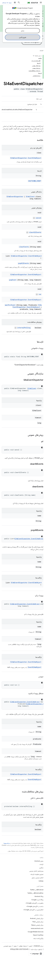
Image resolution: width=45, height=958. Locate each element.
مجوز (15, 946)
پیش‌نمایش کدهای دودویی (36, 871)
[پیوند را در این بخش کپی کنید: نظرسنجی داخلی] (28, 798)
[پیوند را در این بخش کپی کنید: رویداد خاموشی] (28, 348)
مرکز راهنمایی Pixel (38, 922)
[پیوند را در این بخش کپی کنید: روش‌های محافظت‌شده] (19, 792)
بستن (22, 31)
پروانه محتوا (7, 843)
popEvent (12, 280)
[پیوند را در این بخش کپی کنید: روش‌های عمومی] (25, 435)
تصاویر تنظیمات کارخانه (36, 874)
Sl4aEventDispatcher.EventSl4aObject (25, 158)
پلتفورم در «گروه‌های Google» (34, 903)
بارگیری (41, 868)
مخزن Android (38, 861)
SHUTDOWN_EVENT (34, 181)
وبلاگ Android (39, 896)
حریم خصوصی (7, 946)
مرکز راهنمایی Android (36, 918)
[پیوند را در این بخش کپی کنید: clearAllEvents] (27, 464)
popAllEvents (23, 263)
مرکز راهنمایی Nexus (37, 925)
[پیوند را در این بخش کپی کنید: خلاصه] (34, 140)
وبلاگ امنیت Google (37, 900)
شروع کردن (22, 37)
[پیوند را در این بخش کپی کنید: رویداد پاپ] (32, 595)
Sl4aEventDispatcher (15, 197)
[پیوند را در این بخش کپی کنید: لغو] (38, 441)
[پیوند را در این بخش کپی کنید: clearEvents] (30, 487)
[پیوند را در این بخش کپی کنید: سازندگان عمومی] (24, 374)
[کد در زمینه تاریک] (42, 354)
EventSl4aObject (34, 667)
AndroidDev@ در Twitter (35, 893)
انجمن (30, 946)
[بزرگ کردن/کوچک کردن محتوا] (33, 55)
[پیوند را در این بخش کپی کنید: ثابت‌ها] (35, 342)
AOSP (41, 51)
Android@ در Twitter (36, 890)
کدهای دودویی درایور (37, 878)
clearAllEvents (35, 232)
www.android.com (37, 928)
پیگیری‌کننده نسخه (38, 938)
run (40, 294)
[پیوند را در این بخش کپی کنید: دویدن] (36, 676)
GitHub (41, 881)
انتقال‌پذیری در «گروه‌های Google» (33, 910)
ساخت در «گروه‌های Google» (34, 906)
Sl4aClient (30, 197)
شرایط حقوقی (23, 946)
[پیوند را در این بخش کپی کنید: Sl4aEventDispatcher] (21, 380)
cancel (38, 218)
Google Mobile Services (35, 932)
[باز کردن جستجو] (19, 2)
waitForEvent (10, 305)
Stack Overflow (38, 935)
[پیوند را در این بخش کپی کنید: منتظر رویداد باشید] (26, 693)
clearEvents (24, 247)
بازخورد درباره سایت (36, 949)
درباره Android (38, 946)
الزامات (41, 864)
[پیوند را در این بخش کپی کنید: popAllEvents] (28, 530)
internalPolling (23, 328)
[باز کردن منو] (41, 2)
